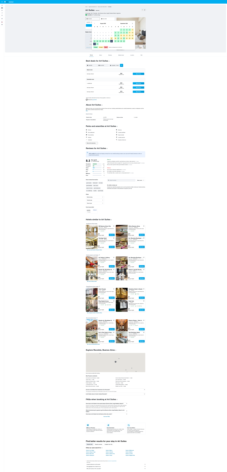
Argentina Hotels (91, 6)
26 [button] (103, 41)
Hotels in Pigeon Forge (90, 452)
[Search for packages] (2, 13)
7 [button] (108, 32)
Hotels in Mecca (109, 450)
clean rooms (95, 185)
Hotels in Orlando (109, 452)
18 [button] (100, 38)
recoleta (94, 190)
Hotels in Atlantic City (110, 453)
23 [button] (94, 41)
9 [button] (94, 35)
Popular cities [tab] (89, 444)
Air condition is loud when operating (116, 171)
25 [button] (100, 41)
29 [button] (111, 41)
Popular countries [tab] (98, 444)
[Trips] (2, 19)
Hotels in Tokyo (109, 455)
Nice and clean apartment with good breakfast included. (119, 164)
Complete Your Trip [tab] (108, 444)
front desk (101, 182)
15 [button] (111, 35)
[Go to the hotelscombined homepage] (8, 1)
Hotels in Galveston (90, 455)
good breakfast (89, 185)
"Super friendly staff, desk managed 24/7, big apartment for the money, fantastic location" (126, 163)
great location (88, 182)
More (87, 110)
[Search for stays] (2, 8)
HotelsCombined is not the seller (93, 464)
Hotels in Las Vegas (90, 450)
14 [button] (108, 35)
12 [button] (103, 35)
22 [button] (111, 38)
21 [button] (108, 38)
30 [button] (94, 44)
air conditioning (89, 190)
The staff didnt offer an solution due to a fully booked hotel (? (120, 172)
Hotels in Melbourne (130, 450)
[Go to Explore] (2, 15)
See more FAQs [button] (107, 416)
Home (86, 6)
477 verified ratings (96, 15)
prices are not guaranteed (112, 460)
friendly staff (95, 182)
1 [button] (111, 29)
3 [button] (97, 32)
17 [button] (97, 38)
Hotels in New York (90, 453)
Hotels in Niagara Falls (130, 455)
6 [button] (115, 32)
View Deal (112, 234)
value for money (89, 188)
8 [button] (111, 32)
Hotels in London (129, 453)
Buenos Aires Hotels (101, 6)
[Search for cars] (2, 10)
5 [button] (132, 29)
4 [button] (129, 29)
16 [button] (94, 38)
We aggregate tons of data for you (94, 466)
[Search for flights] (2, 5)
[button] (2, 2)
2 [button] (94, 32)
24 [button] (97, 41)
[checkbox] (92, 211)
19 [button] (103, 38)
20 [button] (105, 38)
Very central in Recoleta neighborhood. (116, 169)
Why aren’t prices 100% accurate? (94, 468)
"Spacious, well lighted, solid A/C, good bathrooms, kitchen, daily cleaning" (123, 161)
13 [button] (105, 35)
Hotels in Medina (129, 452)
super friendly (100, 190)
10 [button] (97, 35)
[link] (94, 250)
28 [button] (108, 41)
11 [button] (100, 35)
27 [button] (105, 41)
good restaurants (97, 188)
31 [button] (97, 44)
